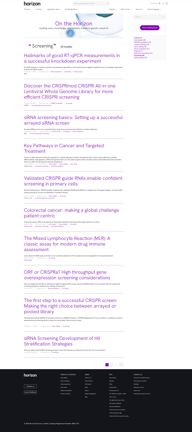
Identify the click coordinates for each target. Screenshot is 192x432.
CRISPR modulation (57, 103)
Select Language (153, 9)
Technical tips (78, 72)
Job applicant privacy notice (116, 400)
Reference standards (66, 390)
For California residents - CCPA (117, 394)
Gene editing (64, 164)
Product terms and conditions (117, 410)
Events (87, 390)
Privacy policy (113, 390)
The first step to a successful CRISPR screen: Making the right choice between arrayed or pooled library (70, 306)
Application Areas (53, 9)
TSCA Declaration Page (115, 413)
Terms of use (112, 397)
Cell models (53, 164)
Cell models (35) (140, 40)
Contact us (30, 386)
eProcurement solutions (140, 381)
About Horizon (89, 381)
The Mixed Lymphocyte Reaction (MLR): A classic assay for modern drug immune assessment (67, 244)
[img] (163, 17)
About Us (139, 9)
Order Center (125, 9)
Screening (67, 72)
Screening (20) (139, 55)
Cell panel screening (41, 166)
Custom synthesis (65, 394)
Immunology (28, 260)
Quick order (137, 390)
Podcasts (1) (138, 51)
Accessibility (112, 378)
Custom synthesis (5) (141, 44)
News (86, 387)
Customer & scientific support (142, 378)
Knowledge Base (71, 9)
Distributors (88, 384)
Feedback (136, 384)
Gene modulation (56, 72)
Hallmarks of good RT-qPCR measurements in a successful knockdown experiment (72, 58)
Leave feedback (30, 392)
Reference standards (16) (143, 53)
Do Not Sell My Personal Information (119, 416)
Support (112, 9)
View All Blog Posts (149, 27)
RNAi (25, 74)
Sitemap (111, 381)
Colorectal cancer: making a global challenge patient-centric (71, 213)
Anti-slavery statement (115, 403)
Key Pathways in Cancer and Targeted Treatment (64, 148)
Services (39, 9)
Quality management (90, 394)
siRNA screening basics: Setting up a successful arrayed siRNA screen (73, 120)
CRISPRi (26, 105)
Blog (86, 397)
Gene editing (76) (140, 47)
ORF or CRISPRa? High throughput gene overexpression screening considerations (67, 275)
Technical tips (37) (140, 58)
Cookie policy (112, 387)
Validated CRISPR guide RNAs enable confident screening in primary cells (73, 181)
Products (27, 9)
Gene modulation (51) (142, 49)
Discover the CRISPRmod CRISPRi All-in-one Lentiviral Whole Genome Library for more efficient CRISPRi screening (70, 91)
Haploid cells (28, 166)
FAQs (110, 384)
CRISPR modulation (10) (142, 42)
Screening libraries (66, 384)
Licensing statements (114, 406)
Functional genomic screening (41, 105)
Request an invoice (139, 387)
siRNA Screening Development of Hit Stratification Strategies (62, 341)
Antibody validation (57, 166)
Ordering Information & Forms (142, 394)
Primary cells (28, 198)
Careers (87, 378)
